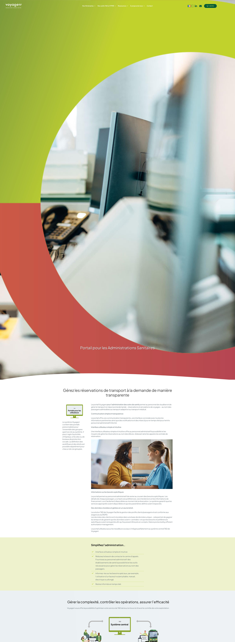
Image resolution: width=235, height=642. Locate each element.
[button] (190, 6)
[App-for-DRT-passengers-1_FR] (91, 630)
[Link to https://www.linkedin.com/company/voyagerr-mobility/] (196, 6)
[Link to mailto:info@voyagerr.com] (200, 6)
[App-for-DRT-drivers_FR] (148, 630)
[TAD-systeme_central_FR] (120, 616)
